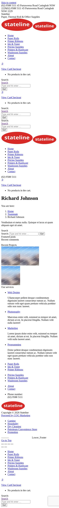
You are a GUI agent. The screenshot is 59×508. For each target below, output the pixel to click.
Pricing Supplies (16, 375)
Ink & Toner (14, 366)
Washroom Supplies (17, 380)
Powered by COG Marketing (15, 415)
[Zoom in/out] (12, 444)
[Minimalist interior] (29, 264)
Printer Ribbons (15, 369)
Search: (5, 233)
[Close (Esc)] (2, 444)
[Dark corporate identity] (10, 284)
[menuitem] (11, 35)
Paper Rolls (13, 364)
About (11, 386)
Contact (11, 389)
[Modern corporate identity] (10, 264)
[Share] (5, 444)
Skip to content (8, 2)
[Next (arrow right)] (5, 446)
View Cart (6, 69)
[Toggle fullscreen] (9, 444)
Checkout (16, 69)
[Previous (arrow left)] (2, 446)
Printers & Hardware (18, 377)
